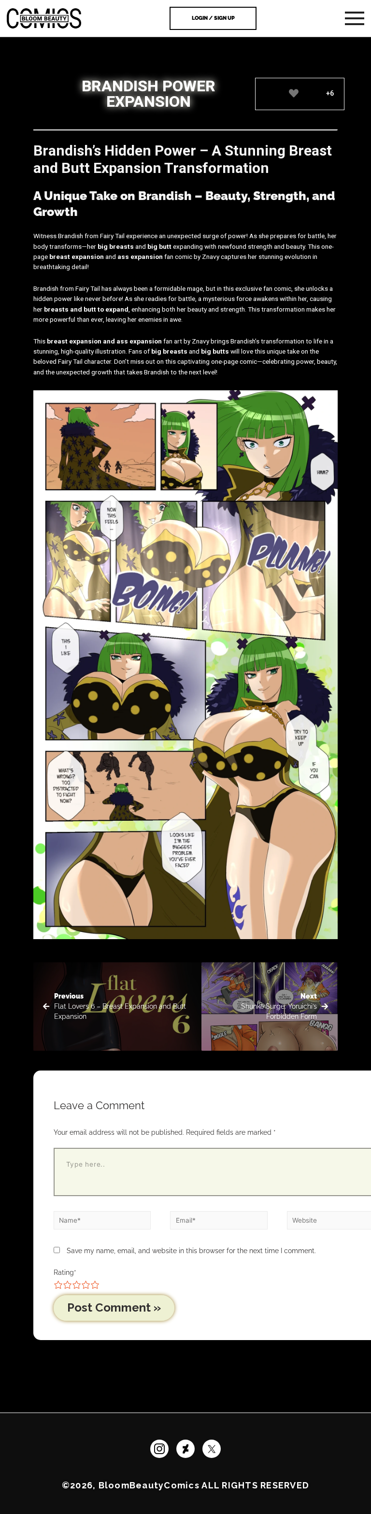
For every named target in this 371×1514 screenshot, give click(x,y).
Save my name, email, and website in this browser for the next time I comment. (191, 1251)
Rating (65, 1272)
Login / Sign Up (213, 18)
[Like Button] (293, 93)
